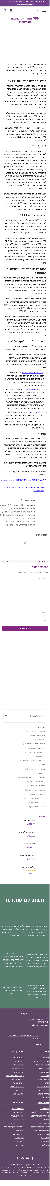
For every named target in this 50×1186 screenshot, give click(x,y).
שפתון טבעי (44, 1108)
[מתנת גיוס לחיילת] (41, 823)
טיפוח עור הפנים (18, 1108)
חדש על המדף (43, 1079)
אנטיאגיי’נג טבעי (17, 1116)
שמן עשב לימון (18, 1094)
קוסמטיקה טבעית (36, 1019)
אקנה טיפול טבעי (39, 735)
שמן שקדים (44, 1141)
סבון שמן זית (40, 773)
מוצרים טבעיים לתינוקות (40, 1112)
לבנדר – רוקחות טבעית (37, 769)
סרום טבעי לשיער (17, 1086)
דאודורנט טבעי (18, 1057)
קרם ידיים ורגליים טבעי (15, 1075)
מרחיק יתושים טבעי (41, 1130)
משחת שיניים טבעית (16, 1123)
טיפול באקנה (19, 1130)
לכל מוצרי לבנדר (43, 1057)
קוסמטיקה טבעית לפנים (37, 786)
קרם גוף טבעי (18, 1061)
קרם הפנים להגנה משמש (34, 389)
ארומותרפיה (40, 740)
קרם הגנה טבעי (43, 1134)
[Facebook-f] (32, 1158)
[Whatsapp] (17, 1158)
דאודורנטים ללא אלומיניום (36, 744)
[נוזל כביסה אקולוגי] (41, 870)
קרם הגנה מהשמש (38, 794)
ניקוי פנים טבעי (18, 1134)
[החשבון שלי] (11, 10)
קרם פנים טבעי (18, 1112)
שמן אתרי (45, 1119)
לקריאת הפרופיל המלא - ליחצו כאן (20, 525)
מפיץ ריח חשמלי (29, 844)
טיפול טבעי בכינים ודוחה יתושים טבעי (32, 761)
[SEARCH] (6, 715)
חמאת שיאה (19, 1141)
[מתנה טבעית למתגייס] (41, 835)
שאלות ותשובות (43, 1086)
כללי (43, 765)
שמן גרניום (45, 1097)
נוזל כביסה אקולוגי (28, 867)
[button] (3, 535)
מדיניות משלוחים (42, 1064)
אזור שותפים (44, 1090)
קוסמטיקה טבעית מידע (37, 790)
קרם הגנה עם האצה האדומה (33, 372)
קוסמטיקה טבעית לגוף (37, 782)
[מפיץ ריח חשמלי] (41, 846)
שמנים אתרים (43, 1102)
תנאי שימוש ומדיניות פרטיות (38, 1061)
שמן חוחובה (19, 1145)
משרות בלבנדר (43, 1094)
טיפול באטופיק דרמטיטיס (14, 1127)
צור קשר (39, 1044)
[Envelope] (27, 1158)
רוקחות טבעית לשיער (37, 802)
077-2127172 (43, 1022)
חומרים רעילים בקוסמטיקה (36, 748)
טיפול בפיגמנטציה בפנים (36, 752)
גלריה (47, 1083)
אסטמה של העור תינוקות (40, 1116)
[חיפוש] (38, 10)
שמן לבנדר (45, 1137)
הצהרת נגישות (44, 1068)
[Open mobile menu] (44, 10)
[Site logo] (25, 10)
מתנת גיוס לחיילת (28, 820)
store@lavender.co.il (40, 1025)
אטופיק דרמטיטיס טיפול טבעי (35, 731)
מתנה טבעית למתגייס (27, 832)
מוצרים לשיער (18, 1083)
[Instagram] (22, 1158)
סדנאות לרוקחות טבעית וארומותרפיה (32, 777)
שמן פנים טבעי (18, 1119)
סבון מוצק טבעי (18, 1068)
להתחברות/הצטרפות (25, 4)
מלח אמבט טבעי (17, 1079)
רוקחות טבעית (43, 1123)
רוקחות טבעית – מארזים (36, 798)
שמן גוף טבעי (19, 1072)
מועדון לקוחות (43, 1072)
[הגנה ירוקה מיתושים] (41, 858)
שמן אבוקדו (19, 1137)
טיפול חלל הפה (40, 756)
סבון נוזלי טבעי (18, 1064)
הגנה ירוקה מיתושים (27, 855)
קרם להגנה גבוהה (37, 412)
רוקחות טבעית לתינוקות (37, 807)
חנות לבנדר (45, 1075)
